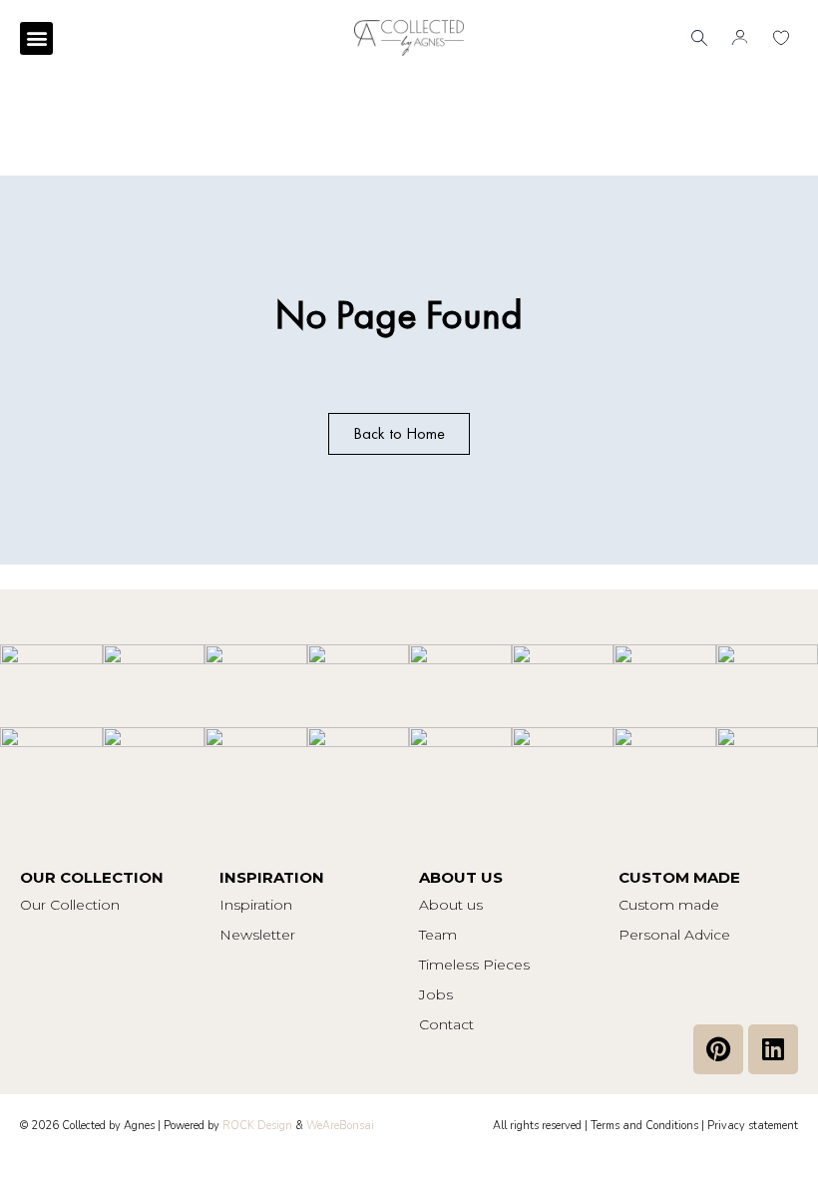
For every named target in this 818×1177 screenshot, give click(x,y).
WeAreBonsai (340, 1125)
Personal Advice (674, 935)
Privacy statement (752, 1125)
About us (451, 905)
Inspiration (255, 905)
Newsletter (257, 935)
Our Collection (70, 905)
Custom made (668, 905)
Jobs (436, 994)
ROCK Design (257, 1125)
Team (438, 935)
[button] (36, 38)
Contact (446, 1024)
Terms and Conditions (644, 1125)
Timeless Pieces (474, 965)
